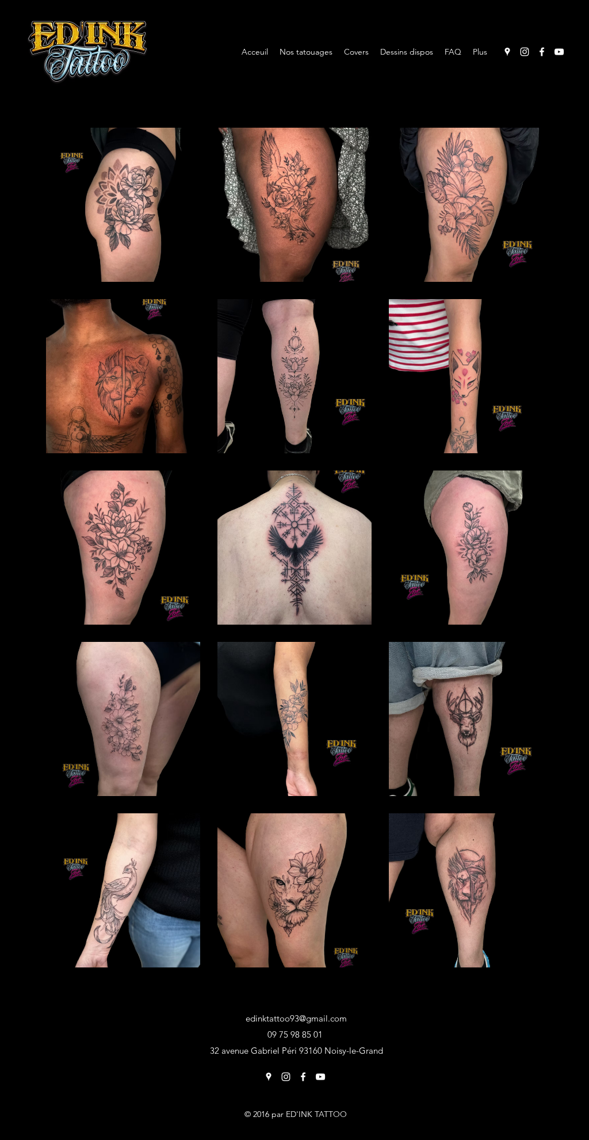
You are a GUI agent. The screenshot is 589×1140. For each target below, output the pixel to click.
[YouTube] (559, 52)
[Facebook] (542, 52)
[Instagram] (524, 52)
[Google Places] (507, 52)
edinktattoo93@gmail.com (296, 1018)
